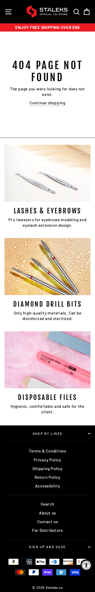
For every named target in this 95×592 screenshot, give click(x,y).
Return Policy (47, 477)
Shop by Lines (48, 433)
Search (47, 504)
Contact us (47, 521)
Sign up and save (47, 547)
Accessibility (47, 485)
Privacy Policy (47, 459)
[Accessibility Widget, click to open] (86, 565)
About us (47, 513)
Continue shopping (47, 102)
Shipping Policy (47, 468)
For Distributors (47, 530)
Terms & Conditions (47, 451)
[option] (47, 27)
